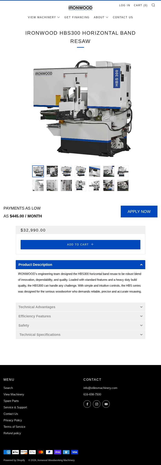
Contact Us (123, 17)
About (99, 17)
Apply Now (139, 211)
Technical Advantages (36, 307)
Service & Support (15, 407)
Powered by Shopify (14, 460)
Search (8, 388)
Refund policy (12, 433)
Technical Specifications (39, 334)
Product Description (35, 264)
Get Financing (77, 17)
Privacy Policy (13, 420)
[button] (38, 171)
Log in (124, 5)
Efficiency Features (34, 316)
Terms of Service (14, 426)
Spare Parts (11, 400)
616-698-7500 (92, 394)
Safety (23, 325)
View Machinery (42, 17)
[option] (80, 108)
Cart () (141, 5)
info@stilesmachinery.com (100, 388)
